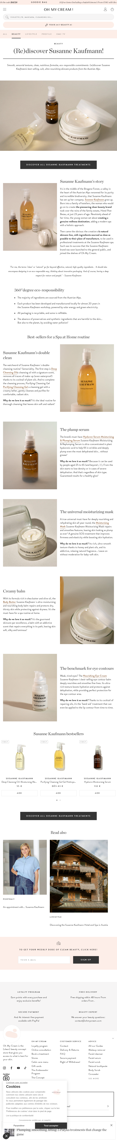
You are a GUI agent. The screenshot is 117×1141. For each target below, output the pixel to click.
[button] (6, 1135)
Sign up (86, 959)
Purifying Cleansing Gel (15, 387)
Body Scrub (94, 1070)
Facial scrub (94, 1062)
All (5, 34)
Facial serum (95, 1058)
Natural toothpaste (98, 1066)
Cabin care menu (40, 1062)
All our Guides (96, 1046)
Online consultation (41, 1050)
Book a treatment (40, 1054)
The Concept (38, 1077)
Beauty (16, 34)
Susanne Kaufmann (94, 200)
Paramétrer (19, 1125)
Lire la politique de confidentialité (20, 1116)
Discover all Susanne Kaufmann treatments (58, 164)
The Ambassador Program (40, 1071)
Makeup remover (97, 1050)
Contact (64, 1046)
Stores (35, 1058)
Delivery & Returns (69, 1050)
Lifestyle (31, 34)
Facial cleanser (96, 1054)
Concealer (94, 1074)
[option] (19, 768)
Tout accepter (51, 1125)
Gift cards (36, 1066)
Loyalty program (40, 1046)
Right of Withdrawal (70, 1062)
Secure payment (68, 1058)
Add (19, 793)
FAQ (62, 1054)
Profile (47, 34)
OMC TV (60, 34)
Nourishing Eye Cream (95, 676)
